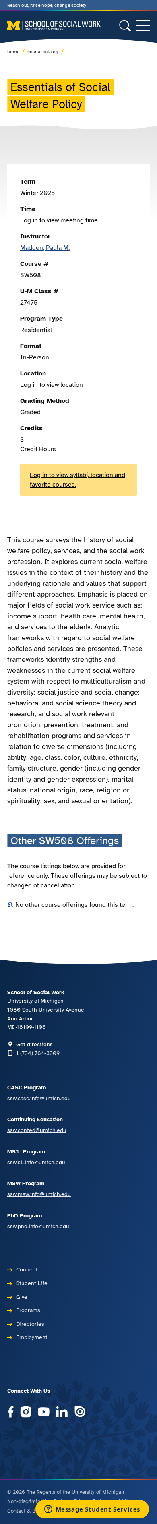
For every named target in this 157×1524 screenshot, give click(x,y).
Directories (30, 1323)
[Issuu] (80, 1412)
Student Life (32, 1283)
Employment (32, 1337)
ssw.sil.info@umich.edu (36, 1162)
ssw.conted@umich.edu (36, 1130)
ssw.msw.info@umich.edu (39, 1194)
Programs (28, 1310)
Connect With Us (28, 1390)
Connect (26, 1269)
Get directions (34, 1044)
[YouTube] (44, 1412)
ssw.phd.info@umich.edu (38, 1226)
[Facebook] (10, 1412)
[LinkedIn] (62, 1412)
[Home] (54, 25)
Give (21, 1296)
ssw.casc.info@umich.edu (39, 1098)
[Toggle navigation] (143, 25)
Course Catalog (42, 51)
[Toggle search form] (125, 25)
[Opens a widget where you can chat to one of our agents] (92, 1510)
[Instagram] (26, 1412)
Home (13, 51)
